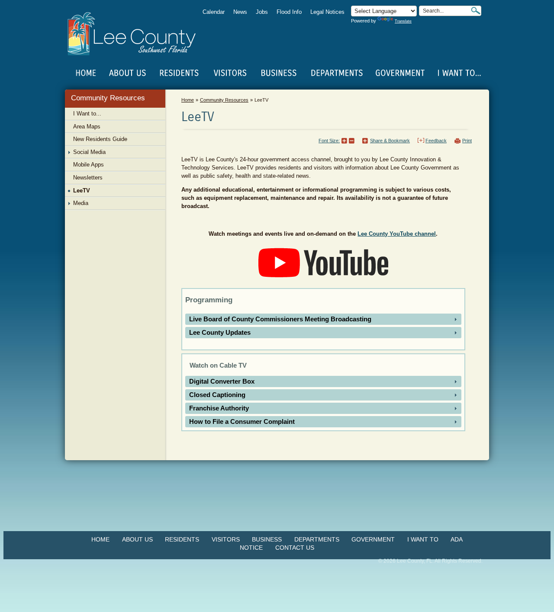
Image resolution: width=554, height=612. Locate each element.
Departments (316, 539)
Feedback (436, 140)
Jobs (262, 12)
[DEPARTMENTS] (337, 73)
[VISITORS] (230, 73)
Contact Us (294, 547)
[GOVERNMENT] (400, 73)
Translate (403, 21)
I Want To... (458, 73)
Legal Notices (327, 12)
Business (267, 539)
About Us (137, 539)
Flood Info (289, 12)
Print (467, 140)
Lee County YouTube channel (397, 234)
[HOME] (86, 73)
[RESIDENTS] (179, 73)
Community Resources (108, 98)
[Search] (475, 10)
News (240, 12)
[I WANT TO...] (458, 73)
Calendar (214, 12)
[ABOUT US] (127, 73)
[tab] (323, 319)
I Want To (422, 539)
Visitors (226, 539)
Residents (182, 539)
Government (373, 539)
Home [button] (137, 33)
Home (86, 73)
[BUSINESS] (279, 73)
